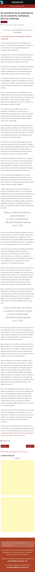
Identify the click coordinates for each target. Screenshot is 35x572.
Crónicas (4, 22)
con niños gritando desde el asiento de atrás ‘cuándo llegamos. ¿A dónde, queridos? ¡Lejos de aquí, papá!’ (17, 433)
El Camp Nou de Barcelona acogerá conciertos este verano (30, 446)
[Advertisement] (17, 477)
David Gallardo (20, 25)
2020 (8, 441)
